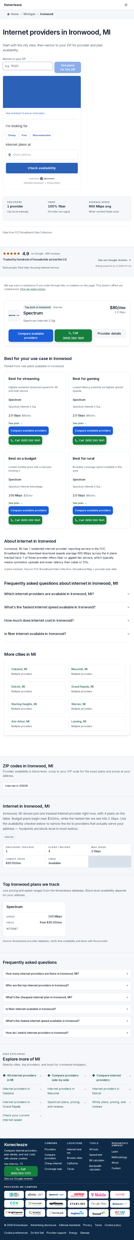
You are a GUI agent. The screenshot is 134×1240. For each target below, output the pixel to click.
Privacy (87, 1225)
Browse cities (74, 1157)
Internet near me (74, 1151)
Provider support (56, 1232)
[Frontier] (120, 1195)
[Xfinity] (35, 1195)
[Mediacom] (120, 1204)
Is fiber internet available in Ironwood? (35, 634)
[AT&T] (14, 1195)
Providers (50, 1149)
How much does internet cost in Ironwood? (39, 620)
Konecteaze (13, 5)
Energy (73, 1232)
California (72, 1163)
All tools (93, 1149)
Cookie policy (113, 1225)
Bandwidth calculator (95, 1167)
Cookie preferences (16, 1232)
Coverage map (53, 1168)
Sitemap (85, 1232)
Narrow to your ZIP (14, 58)
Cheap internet (53, 1163)
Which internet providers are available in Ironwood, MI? (49, 594)
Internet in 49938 (16, 785)
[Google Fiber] (99, 1204)
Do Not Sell (37, 1232)
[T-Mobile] (99, 1195)
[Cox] (14, 1204)
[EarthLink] (56, 1213)
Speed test (95, 1154)
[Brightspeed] (14, 1213)
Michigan (29, 14)
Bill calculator (96, 1160)
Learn (115, 1151)
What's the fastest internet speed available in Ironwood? (50, 607)
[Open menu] (126, 5)
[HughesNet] (77, 1213)
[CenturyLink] (35, 1204)
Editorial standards (69, 1225)
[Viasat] (99, 1213)
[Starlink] (77, 1204)
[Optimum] (56, 1204)
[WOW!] (120, 1213)
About (115, 1162)
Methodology (119, 1157)
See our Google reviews (112, 260)
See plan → (16, 423)
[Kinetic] (35, 1213)
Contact (116, 1168)
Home (15, 14)
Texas (70, 1168)
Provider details (109, 333)
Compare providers (50, 1156)
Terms (98, 1225)
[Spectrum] (56, 1195)
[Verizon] (77, 1195)
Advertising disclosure (43, 1225)
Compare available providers (31, 336)
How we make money (32, 289)
